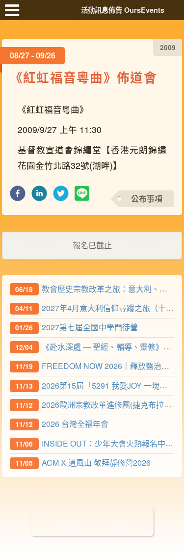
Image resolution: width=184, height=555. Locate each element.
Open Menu (15, 14)
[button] (18, 196)
